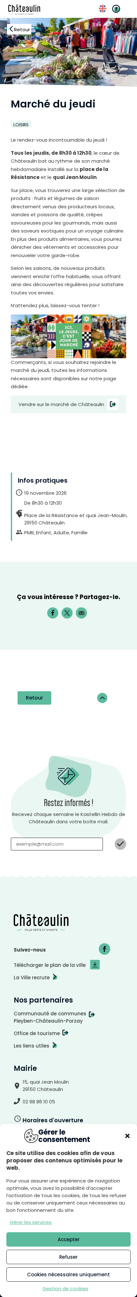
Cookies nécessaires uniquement (68, 1274)
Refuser (68, 1257)
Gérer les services (31, 1222)
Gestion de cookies (65, 1288)
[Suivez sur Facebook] (104, 949)
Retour (34, 697)
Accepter (69, 1239)
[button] (127, 1136)
